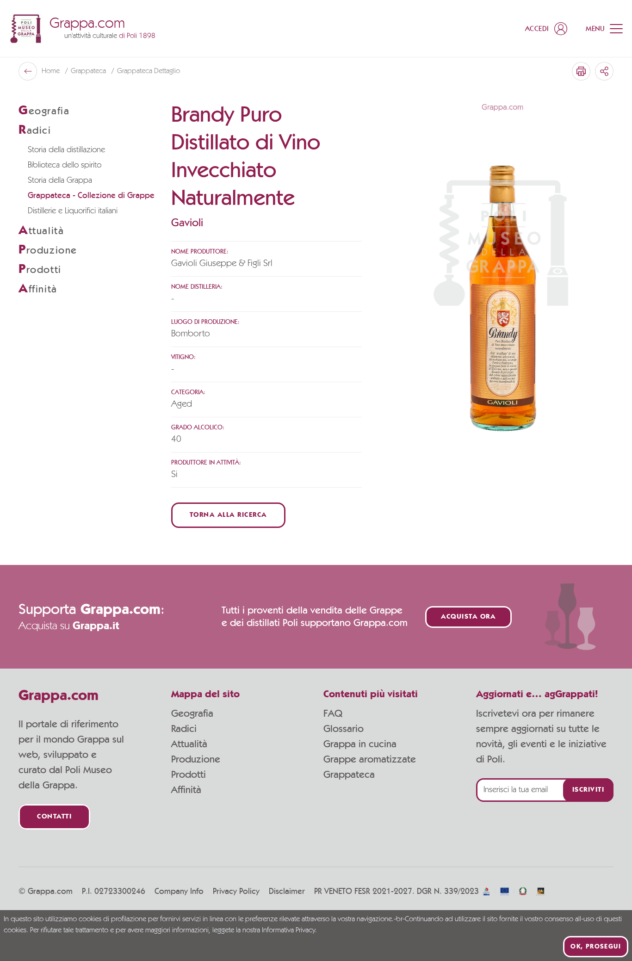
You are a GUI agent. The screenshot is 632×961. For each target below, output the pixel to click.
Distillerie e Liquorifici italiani (73, 211)
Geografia (192, 713)
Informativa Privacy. (289, 930)
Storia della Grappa (60, 180)
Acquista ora (468, 617)
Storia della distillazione (66, 150)
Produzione (195, 759)
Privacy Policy (236, 891)
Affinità (186, 790)
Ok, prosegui (595, 946)
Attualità (189, 744)
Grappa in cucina (360, 744)
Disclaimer (287, 891)
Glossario (343, 729)
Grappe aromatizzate (369, 759)
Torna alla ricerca (228, 515)
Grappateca (89, 71)
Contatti (54, 816)
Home (52, 71)
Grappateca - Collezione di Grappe (91, 196)
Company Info (179, 891)
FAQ (332, 713)
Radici (184, 729)
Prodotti (188, 774)
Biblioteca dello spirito (64, 165)
